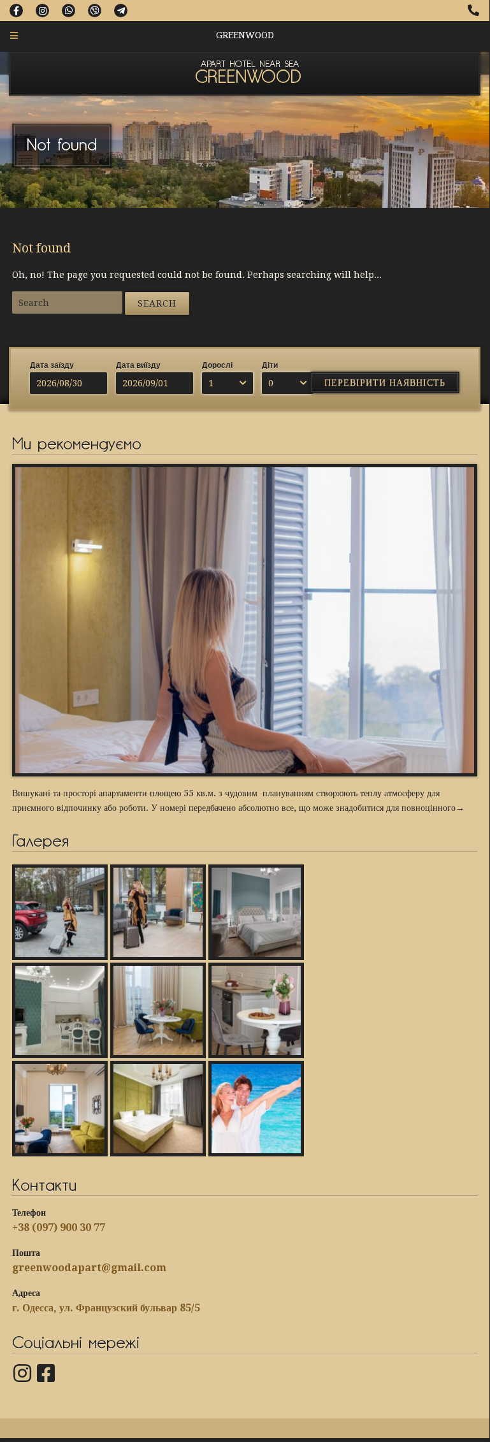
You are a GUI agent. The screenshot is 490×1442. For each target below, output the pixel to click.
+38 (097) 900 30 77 (58, 1227)
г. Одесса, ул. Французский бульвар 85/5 (106, 1308)
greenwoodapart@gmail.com (89, 1268)
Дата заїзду (52, 365)
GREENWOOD (248, 78)
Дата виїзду (138, 365)
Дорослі (217, 365)
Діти (270, 365)
